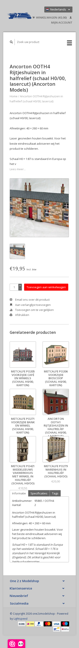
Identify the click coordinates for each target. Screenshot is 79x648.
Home (14, 96)
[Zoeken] (11, 42)
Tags (55, 493)
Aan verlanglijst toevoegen (32, 305)
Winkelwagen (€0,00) (51, 17)
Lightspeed (20, 618)
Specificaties (39, 493)
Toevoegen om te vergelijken (34, 310)
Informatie (19, 493)
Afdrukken (21, 315)
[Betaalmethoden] (22, 624)
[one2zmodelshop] (19, 16)
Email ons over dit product (32, 300)
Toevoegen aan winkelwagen (46, 287)
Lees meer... (18, 169)
